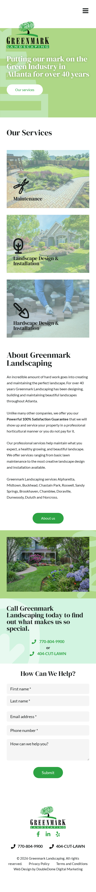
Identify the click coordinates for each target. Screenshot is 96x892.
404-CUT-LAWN (51, 653)
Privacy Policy (39, 864)
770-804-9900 (51, 641)
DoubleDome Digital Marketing (59, 869)
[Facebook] (38, 834)
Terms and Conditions (72, 864)
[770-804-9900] (34, 641)
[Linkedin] (48, 834)
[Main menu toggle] (85, 11)
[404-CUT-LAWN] (32, 654)
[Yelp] (58, 834)
